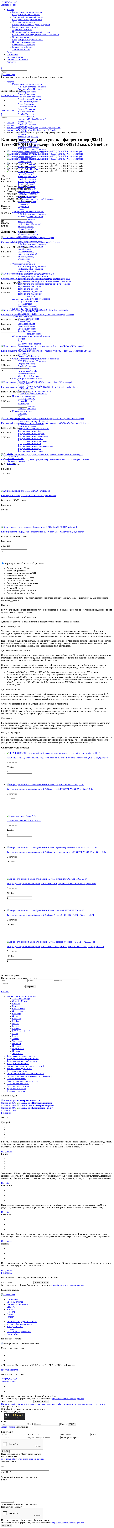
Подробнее (6, 1151)
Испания (22, 134)
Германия (16, 1043)
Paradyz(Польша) (26, 114)
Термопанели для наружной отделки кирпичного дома (44, 284)
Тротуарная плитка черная (30, 451)
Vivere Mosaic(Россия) (28, 376)
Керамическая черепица (23, 44)
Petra (20, 341)
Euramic (16, 1003)
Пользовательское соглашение (90, 1404)
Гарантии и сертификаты (19, 1331)
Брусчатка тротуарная (28, 426)
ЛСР (20, 239)
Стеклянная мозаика (22, 37)
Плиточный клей (26, 388)
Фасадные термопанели (23, 22)
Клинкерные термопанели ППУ (33, 276)
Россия (21, 209)
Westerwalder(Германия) (29, 191)
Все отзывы (6, 1273)
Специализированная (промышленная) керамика (35, 34)
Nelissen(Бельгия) (26, 251)
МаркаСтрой (18, 1048)
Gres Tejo (16, 1013)
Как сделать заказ (15, 1326)
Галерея (10, 1317)
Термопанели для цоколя (29, 286)
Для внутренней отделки (29, 344)
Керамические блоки (22, 47)
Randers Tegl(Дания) (27, 254)
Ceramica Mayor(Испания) (30, 89)
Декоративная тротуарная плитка (33, 428)
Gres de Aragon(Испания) (29, 99)
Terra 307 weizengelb (28, 194)
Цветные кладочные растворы (32, 393)
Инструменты (24, 383)
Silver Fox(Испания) (27, 176)
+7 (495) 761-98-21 (9, 2)
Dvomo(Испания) (26, 401)
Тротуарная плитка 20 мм (30, 431)
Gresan (15, 1016)
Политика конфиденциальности (22, 1321)
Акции (10, 52)
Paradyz (15, 1026)
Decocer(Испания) (26, 398)
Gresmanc (16, 1018)
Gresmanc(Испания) (27, 106)
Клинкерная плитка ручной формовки (36, 199)
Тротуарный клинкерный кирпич (28, 17)
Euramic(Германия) (27, 92)
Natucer (15, 1023)
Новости (11, 1312)
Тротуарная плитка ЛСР (29, 443)
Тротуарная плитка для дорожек (33, 436)
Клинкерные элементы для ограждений (31, 24)
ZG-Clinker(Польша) (27, 306)
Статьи (10, 1314)
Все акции (6, 1113)
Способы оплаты (15, 57)
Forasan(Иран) (24, 321)
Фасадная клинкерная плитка (26, 14)
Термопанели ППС (27, 296)
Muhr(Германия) (25, 221)
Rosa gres (16, 1028)
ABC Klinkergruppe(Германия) (32, 87)
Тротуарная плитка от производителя (35, 446)
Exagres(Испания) (26, 94)
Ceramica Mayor (19, 1001)
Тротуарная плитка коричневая (32, 441)
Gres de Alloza (18, 1008)
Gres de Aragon (19, 1011)
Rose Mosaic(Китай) (27, 371)
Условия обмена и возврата (19, 1324)
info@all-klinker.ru (9, 1370)
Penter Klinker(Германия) (29, 224)
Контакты (11, 62)
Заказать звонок (8, 5)
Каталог (10, 9)
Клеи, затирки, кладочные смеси (27, 39)
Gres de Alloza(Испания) (29, 97)
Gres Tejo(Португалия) (28, 102)
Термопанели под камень (30, 291)
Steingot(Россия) (25, 229)
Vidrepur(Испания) (26, 374)
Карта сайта (12, 1334)
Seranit (15, 1033)
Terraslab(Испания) (27, 331)
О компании (12, 54)
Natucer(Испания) (26, 111)
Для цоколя (23, 354)
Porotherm (22, 413)
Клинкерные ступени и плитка (27, 12)
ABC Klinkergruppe (21, 998)
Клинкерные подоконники (25, 27)
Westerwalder (24, 259)
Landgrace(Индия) (26, 326)
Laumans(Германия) (27, 408)
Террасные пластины (22, 29)
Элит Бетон (17, 1053)
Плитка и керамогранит (23, 42)
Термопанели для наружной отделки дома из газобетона (44, 281)
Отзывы (10, 1329)
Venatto (15, 1038)
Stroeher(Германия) (27, 124)
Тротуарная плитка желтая (30, 438)
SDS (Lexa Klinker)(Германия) (32, 119)
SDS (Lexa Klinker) (21, 1031)
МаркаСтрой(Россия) (28, 136)
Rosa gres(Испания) (27, 116)
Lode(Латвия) (24, 249)
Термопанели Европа (28, 289)
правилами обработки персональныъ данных (22, 1459)
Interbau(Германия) (26, 109)
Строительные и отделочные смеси (34, 391)
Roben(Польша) (25, 304)
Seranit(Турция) (25, 121)
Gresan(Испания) (26, 104)
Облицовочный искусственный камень (31, 32)
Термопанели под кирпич (30, 294)
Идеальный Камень (27, 349)
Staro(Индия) (24, 403)
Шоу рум (11, 1307)
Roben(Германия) (26, 174)
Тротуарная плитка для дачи (31, 433)
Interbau (15, 1021)
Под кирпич (23, 206)
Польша (16, 1051)
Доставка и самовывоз (17, 59)
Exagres (15, 1006)
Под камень (23, 204)
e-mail (4, 1282)
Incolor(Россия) (25, 161)
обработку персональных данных (68, 1285)
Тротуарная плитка (21, 49)
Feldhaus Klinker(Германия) (30, 216)
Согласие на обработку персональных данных (23, 1404)
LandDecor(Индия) (26, 324)
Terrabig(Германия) (27, 181)
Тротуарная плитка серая (29, 448)
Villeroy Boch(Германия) (29, 334)
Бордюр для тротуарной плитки (33, 421)
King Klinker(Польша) (28, 301)
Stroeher (16, 1036)
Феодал (21, 339)
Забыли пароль (8, 1427)
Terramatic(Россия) (26, 184)
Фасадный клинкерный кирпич (27, 19)
